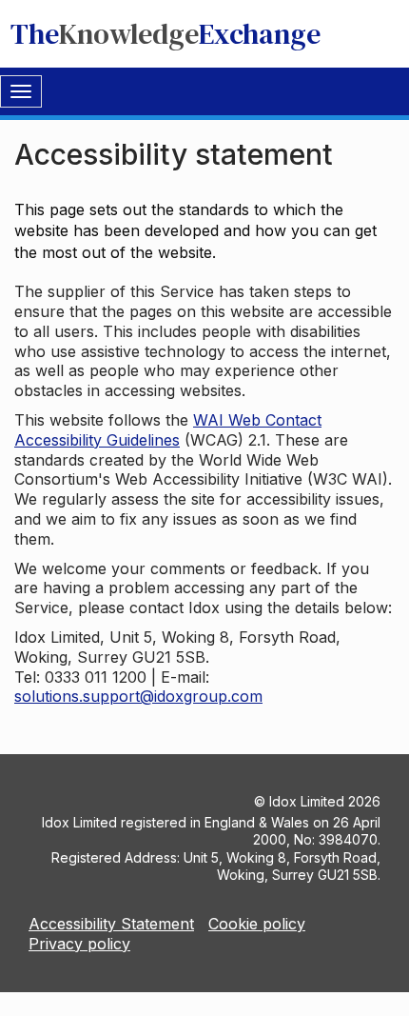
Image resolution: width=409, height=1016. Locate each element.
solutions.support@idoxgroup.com (138, 696)
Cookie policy (256, 923)
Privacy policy (79, 943)
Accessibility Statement (111, 923)
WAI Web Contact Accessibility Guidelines (167, 429)
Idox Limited (306, 801)
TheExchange (165, 33)
